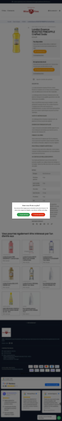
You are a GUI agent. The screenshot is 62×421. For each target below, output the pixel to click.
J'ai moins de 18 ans (39, 214)
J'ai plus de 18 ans (24, 214)
